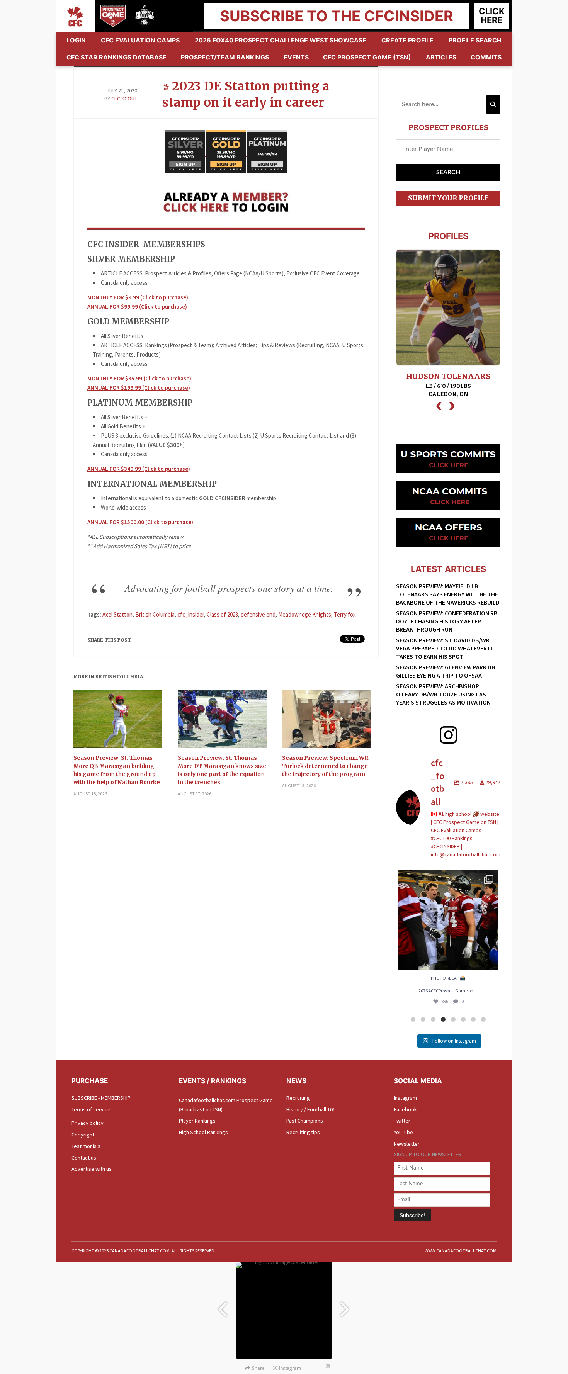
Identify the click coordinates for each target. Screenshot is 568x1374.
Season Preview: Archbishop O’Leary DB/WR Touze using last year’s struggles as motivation (443, 694)
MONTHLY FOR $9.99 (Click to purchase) (137, 297)
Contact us (83, 1157)
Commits (486, 57)
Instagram (405, 1097)
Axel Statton (117, 614)
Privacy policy (87, 1122)
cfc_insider (190, 614)
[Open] (448, 920)
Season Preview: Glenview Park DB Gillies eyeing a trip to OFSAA (445, 671)
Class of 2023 (222, 614)
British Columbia (155, 614)
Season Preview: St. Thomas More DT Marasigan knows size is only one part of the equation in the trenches (222, 770)
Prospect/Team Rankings (225, 57)
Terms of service (91, 1109)
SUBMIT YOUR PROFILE (448, 198)
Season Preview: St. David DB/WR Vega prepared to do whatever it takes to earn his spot (444, 648)
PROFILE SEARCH (475, 40)
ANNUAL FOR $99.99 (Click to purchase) (137, 306)
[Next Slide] (345, 1305)
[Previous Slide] (222, 1305)
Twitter (402, 1120)
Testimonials (85, 1146)
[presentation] (439, 405)
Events (296, 57)
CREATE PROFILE (407, 40)
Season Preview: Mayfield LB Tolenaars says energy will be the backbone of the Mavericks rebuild (448, 594)
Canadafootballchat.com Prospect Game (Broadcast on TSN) (226, 1105)
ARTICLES (441, 57)
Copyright (82, 1134)
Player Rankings (197, 1120)
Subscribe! (412, 1215)
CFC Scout (124, 98)
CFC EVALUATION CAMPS (140, 40)
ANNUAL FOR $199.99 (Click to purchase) (138, 387)
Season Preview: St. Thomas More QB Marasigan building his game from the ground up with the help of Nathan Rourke (116, 770)
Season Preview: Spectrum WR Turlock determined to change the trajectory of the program (325, 766)
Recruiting (298, 1097)
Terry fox (345, 614)
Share (258, 1368)
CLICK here (492, 15)
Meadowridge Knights (304, 614)
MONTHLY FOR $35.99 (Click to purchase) (139, 378)
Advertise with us (91, 1168)
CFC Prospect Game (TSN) (367, 57)
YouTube (403, 1132)
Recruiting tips (303, 1132)
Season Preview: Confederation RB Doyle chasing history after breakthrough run (446, 621)
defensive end (258, 614)
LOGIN (76, 40)
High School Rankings (203, 1132)
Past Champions (304, 1120)
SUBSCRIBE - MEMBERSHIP (101, 1097)
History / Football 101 (310, 1109)
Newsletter (407, 1143)
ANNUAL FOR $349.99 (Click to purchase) (138, 468)
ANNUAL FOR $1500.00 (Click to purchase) (140, 522)
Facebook (405, 1109)
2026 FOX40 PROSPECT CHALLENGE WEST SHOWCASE (280, 40)
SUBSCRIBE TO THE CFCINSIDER (336, 16)
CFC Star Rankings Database (116, 57)
